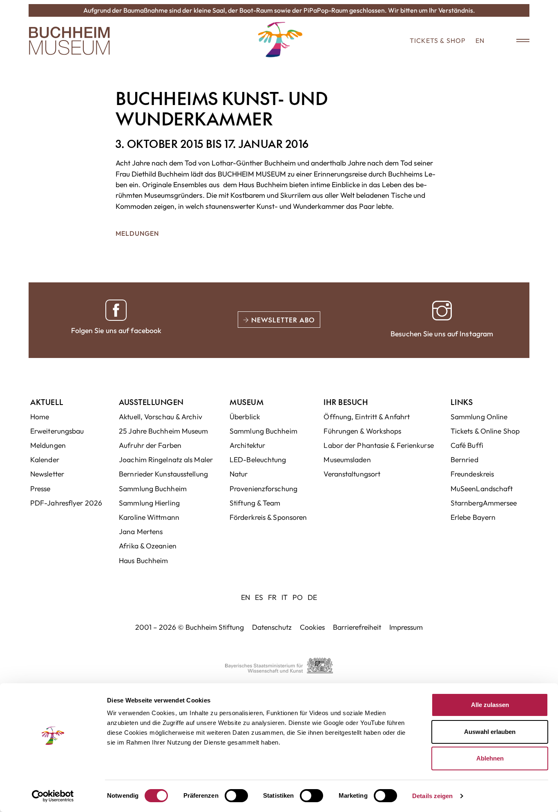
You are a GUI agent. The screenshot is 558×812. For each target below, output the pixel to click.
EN (479, 40)
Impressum (406, 627)
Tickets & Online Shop (485, 431)
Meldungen (137, 233)
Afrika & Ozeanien (147, 545)
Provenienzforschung (263, 488)
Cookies (312, 627)
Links (462, 402)
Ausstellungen (151, 402)
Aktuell (47, 402)
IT (284, 597)
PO (297, 597)
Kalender (44, 459)
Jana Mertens (141, 531)
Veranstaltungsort (352, 474)
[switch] (236, 795)
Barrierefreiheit (357, 627)
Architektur (247, 445)
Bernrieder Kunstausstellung (163, 474)
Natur (239, 474)
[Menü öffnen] (517, 41)
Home (39, 416)
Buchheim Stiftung (214, 627)
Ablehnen (490, 758)
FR (272, 597)
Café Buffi (467, 445)
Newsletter (47, 474)
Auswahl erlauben (490, 731)
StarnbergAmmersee (484, 503)
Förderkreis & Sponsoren (268, 517)
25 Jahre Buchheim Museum (163, 431)
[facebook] (116, 310)
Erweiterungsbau (57, 431)
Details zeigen (432, 795)
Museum (246, 402)
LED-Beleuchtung (258, 459)
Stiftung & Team (255, 503)
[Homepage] (69, 41)
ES (259, 597)
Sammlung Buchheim (153, 488)
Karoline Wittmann (149, 517)
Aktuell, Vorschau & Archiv (160, 416)
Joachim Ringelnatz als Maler (166, 459)
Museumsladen (347, 459)
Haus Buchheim (143, 560)
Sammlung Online (479, 416)
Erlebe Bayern (473, 517)
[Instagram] (442, 311)
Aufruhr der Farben (150, 445)
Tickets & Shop (438, 40)
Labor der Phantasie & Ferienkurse (378, 445)
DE (312, 597)
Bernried (464, 459)
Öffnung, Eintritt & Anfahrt (367, 416)
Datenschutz (272, 627)
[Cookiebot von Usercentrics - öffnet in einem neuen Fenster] (53, 796)
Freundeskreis (472, 474)
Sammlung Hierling (149, 503)
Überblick (245, 416)
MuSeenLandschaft (482, 488)
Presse (40, 488)
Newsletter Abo (282, 319)
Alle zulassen (490, 704)
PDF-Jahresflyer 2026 (66, 503)
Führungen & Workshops (362, 431)
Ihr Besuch (346, 402)
